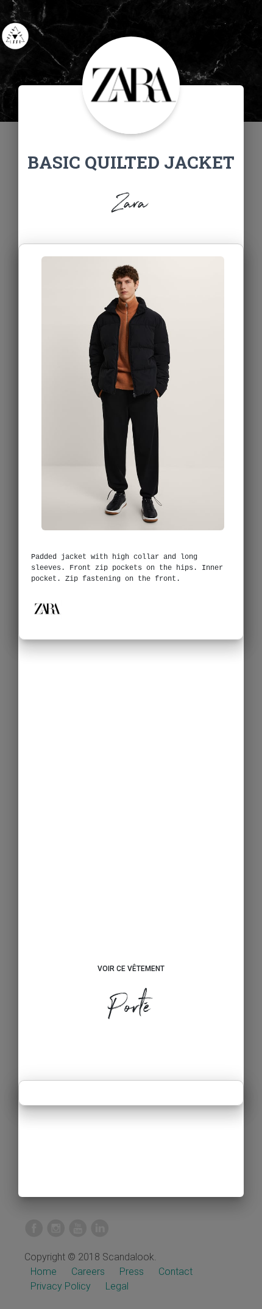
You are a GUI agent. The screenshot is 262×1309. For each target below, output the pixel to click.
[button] (47, 609)
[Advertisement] (131, 813)
